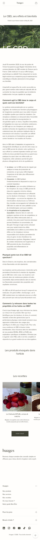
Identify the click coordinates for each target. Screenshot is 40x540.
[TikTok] (24, 528)
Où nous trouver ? (9, 501)
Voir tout (20, 434)
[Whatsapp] (29, 528)
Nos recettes (7, 498)
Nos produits (7, 491)
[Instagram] (9, 528)
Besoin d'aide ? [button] (8, 520)
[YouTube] (19, 528)
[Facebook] (14, 528)
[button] (4, 3)
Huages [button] (5, 486)
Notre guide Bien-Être (10, 504)
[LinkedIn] (3, 528)
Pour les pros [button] (7, 512)
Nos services (7, 494)
